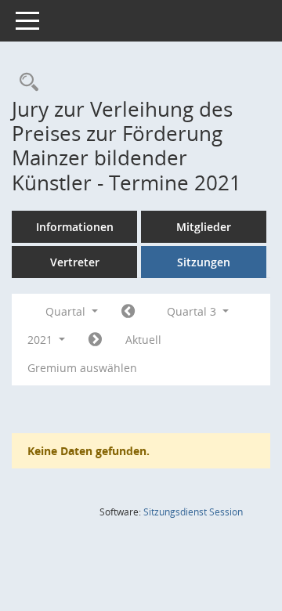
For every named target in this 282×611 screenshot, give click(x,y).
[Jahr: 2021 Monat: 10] (95, 340)
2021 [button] (41, 339)
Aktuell (143, 339)
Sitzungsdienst (193, 512)
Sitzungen (203, 262)
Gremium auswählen (82, 367)
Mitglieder (203, 226)
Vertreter (74, 262)
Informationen (75, 226)
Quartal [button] (67, 311)
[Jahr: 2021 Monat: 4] (128, 312)
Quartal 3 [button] (193, 311)
